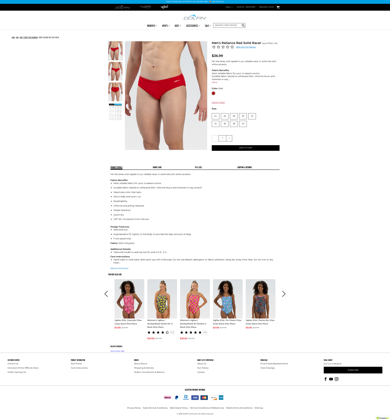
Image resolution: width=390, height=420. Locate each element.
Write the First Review (246, 47)
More (214, 82)
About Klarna (140, 363)
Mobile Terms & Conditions (239, 408)
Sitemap (259, 408)
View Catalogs (268, 368)
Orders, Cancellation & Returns (149, 372)
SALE (207, 25)
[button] (106, 293)
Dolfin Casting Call (17, 372)
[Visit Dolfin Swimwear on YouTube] (331, 379)
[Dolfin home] (195, 17)
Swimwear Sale (117, 351)
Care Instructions (79, 368)
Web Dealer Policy (179, 408)
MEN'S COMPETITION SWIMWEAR (29, 37)
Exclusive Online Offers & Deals (23, 368)
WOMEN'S (151, 25)
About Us (201, 363)
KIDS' (177, 25)
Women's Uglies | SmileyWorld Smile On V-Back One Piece (160, 324)
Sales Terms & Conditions (155, 408)
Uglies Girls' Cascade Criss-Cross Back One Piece (128, 322)
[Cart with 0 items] (278, 7)
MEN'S (165, 25)
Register (250, 7)
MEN (17, 37)
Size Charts (76, 363)
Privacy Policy (134, 408)
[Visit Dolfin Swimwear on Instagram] (336, 379)
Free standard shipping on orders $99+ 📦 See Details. (195, 2)
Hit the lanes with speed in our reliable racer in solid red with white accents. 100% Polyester (191, 218)
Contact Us (13, 363)
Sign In (240, 7)
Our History (203, 368)
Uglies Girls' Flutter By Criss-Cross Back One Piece (260, 322)
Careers (201, 372)
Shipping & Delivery (144, 368)
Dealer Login (266, 7)
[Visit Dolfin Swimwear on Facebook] (325, 379)
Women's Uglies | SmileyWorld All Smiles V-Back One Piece (193, 324)
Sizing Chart (218, 102)
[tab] (131, 168)
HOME (13, 37)
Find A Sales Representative (274, 363)
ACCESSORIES (192, 25)
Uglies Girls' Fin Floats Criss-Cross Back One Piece (227, 322)
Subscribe (353, 370)
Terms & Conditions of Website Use (207, 408)
